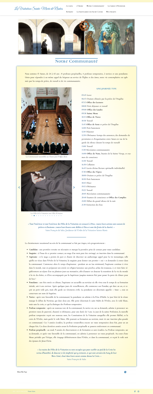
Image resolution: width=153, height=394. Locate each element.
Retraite (69, 12)
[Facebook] (129, 372)
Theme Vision (31, 391)
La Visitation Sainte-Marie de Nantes (38, 9)
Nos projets (111, 12)
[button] (19, 187)
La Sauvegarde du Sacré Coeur (90, 12)
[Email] (125, 372)
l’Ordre (79, 6)
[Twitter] (134, 372)
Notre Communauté (95, 6)
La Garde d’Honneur (116, 6)
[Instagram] (138, 391)
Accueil (69, 6)
